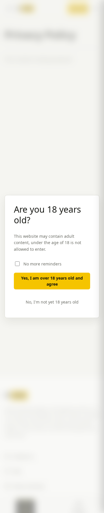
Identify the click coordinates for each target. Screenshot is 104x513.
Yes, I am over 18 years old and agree (52, 281)
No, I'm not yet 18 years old (52, 302)
